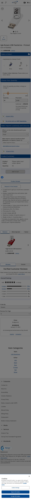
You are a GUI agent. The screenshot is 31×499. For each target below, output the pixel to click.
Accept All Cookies (15, 496)
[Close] (29, 476)
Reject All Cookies (15, 492)
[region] (15, 486)
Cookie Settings (15, 487)
